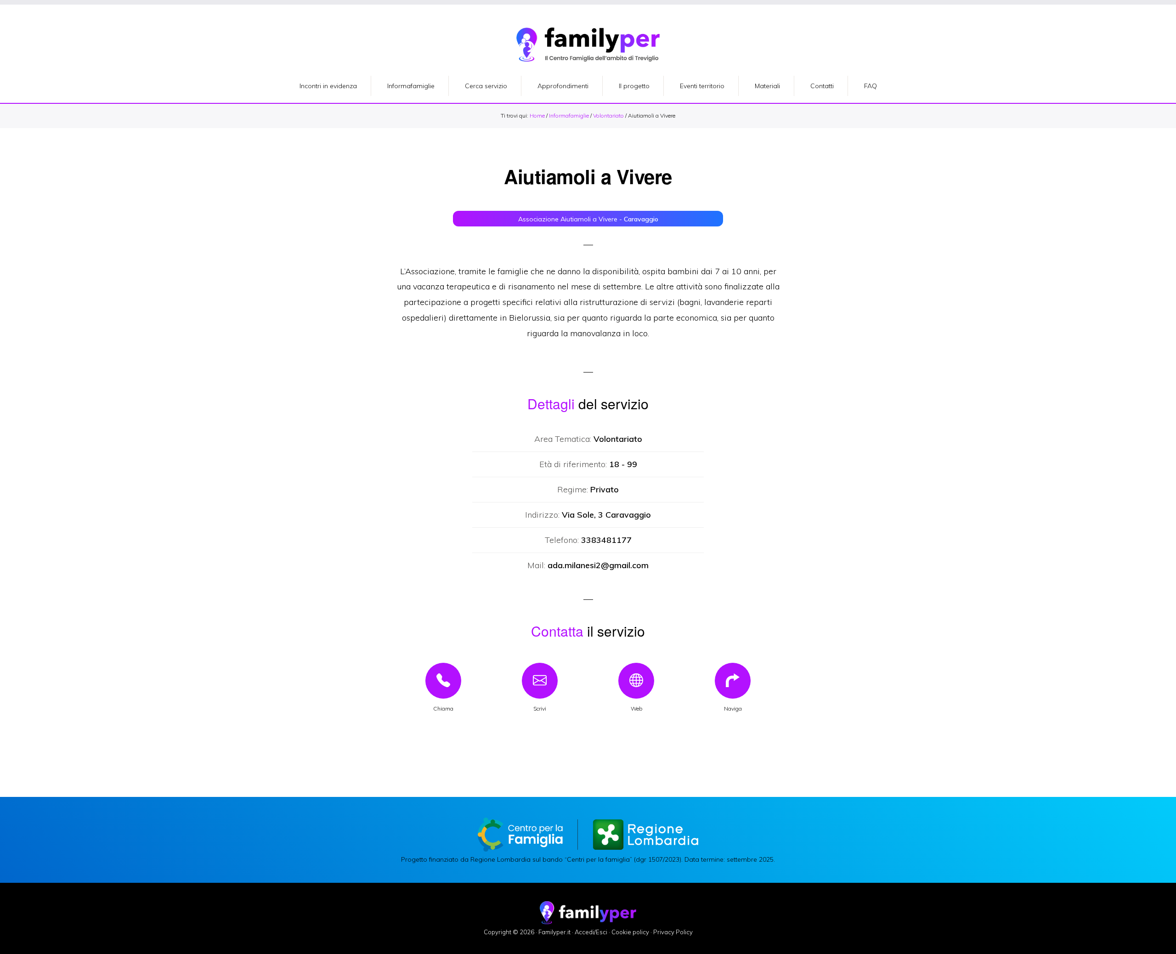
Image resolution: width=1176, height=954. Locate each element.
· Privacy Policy (671, 932)
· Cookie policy (629, 932)
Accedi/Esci (591, 932)
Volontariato (608, 115)
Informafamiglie (569, 115)
